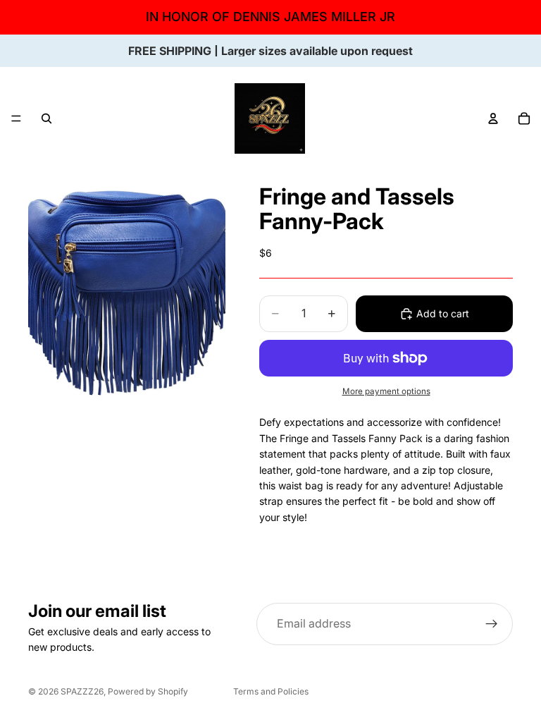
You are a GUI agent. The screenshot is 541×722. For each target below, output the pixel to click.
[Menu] (16, 118)
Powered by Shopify (148, 691)
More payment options (386, 391)
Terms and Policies (271, 691)
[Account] (493, 118)
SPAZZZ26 (82, 691)
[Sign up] (491, 624)
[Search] (46, 118)
